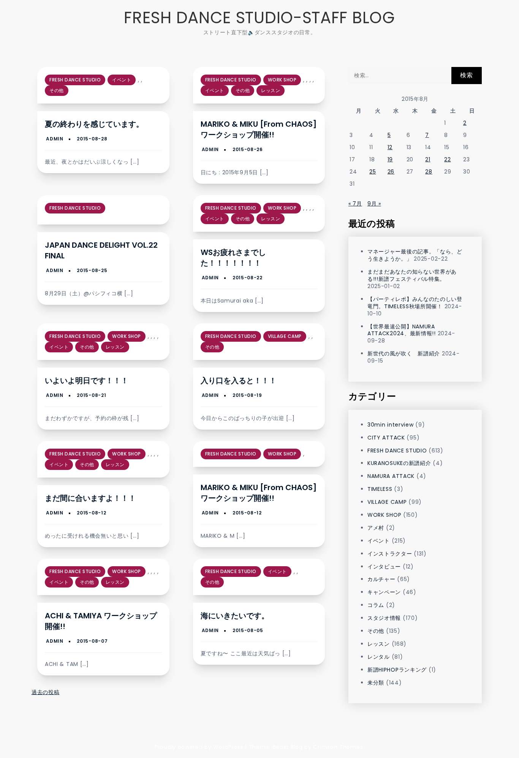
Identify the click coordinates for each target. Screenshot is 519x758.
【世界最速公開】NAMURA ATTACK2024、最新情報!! (401, 330)
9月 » (374, 203)
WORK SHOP (282, 79)
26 (391, 171)
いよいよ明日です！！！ (86, 380)
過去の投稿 (46, 692)
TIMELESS (379, 489)
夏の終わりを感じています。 (94, 124)
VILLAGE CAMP (285, 336)
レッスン (270, 90)
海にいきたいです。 (235, 615)
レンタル (378, 657)
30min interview (390, 424)
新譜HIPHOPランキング (397, 670)
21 (427, 159)
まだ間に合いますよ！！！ (90, 498)
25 (372, 171)
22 (447, 159)
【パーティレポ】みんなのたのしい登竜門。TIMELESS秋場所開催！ (414, 302)
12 (390, 147)
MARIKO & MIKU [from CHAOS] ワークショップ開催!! (259, 129)
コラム (375, 605)
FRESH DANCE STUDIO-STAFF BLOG (259, 17)
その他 (56, 90)
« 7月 (355, 203)
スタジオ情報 (384, 618)
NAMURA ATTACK (391, 476)
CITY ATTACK (386, 437)
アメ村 (375, 528)
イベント (121, 79)
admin (54, 138)
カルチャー (381, 579)
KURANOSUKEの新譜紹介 (399, 463)
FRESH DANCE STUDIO (75, 79)
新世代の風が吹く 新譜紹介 (403, 353)
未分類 (375, 682)
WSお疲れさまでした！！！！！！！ (233, 257)
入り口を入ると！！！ (239, 380)
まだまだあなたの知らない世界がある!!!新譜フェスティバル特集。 (412, 275)
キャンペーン (384, 592)
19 (390, 159)
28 (428, 171)
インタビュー (384, 566)
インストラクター (389, 553)
